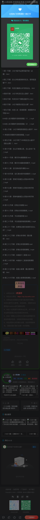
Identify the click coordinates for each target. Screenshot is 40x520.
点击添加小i (32, 64)
